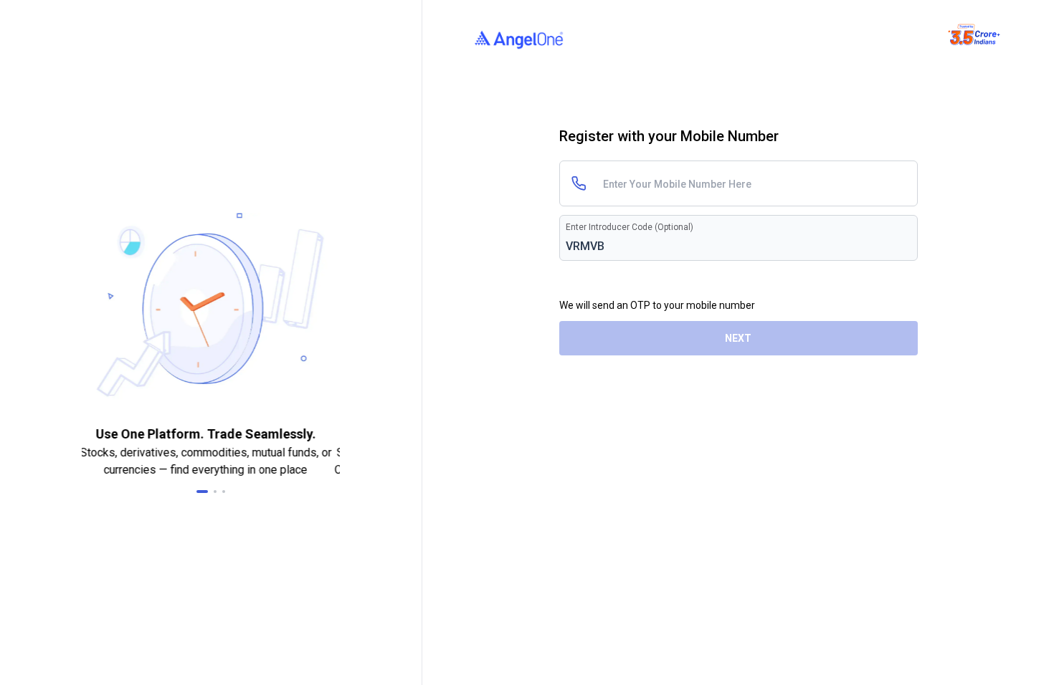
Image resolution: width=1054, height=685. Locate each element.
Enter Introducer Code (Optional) (629, 227)
